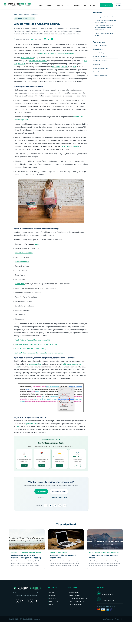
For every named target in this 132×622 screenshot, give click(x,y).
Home (41, 5)
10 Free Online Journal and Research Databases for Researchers (39, 353)
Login (85, 5)
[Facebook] (52, 39)
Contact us (54, 497)
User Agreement (108, 619)
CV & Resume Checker (76, 601)
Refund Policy (119, 619)
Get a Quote (106, 5)
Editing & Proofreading (31, 14)
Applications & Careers (100, 68)
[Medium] (65, 505)
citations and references (38, 61)
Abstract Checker (74, 595)
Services (60, 5)
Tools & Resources (99, 72)
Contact (51, 604)
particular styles (32, 424)
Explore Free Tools (59, 491)
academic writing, (35, 364)
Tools (67, 5)
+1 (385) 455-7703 (108, 600)
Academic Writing (98, 53)
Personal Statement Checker (78, 598)
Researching (97, 64)
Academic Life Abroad (100, 76)
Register (93, 5)
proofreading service (59, 67)
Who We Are (53, 598)
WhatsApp (64, 497)
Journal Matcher (74, 592)
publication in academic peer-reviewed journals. (56, 53)
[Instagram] (60, 505)
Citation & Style (98, 49)
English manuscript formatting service (104, 34)
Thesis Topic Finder (75, 604)
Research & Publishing (100, 56)
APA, (19, 426)
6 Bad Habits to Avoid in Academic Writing (30, 348)
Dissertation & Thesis (100, 60)
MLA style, (22, 64)
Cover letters (20, 284)
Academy (77, 5)
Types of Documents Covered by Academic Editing (105, 21)
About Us (48, 5)
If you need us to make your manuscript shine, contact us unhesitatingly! (104, 28)
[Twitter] (49, 39)
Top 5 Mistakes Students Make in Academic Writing (33, 340)
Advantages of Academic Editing (105, 17)
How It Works (53, 601)
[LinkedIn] (45, 39)
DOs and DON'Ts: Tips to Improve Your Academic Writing (36, 344)
